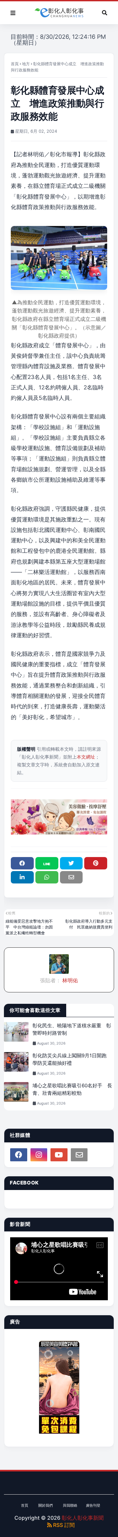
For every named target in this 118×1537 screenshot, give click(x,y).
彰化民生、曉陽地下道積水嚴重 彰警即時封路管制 (71, 1029)
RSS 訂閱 (63, 1525)
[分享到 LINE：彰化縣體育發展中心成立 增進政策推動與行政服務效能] (46, 863)
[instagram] (39, 1154)
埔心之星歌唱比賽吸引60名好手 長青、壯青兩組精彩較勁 (72, 1089)
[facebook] (18, 1154)
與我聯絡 (70, 1505)
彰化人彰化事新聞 (83, 1517)
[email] (79, 1154)
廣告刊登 (93, 1505)
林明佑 (69, 980)
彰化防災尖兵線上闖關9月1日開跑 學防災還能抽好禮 (71, 1059)
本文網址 (86, 757)
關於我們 (45, 1505)
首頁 (15, 63)
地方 (26, 63)
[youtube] (59, 1154)
